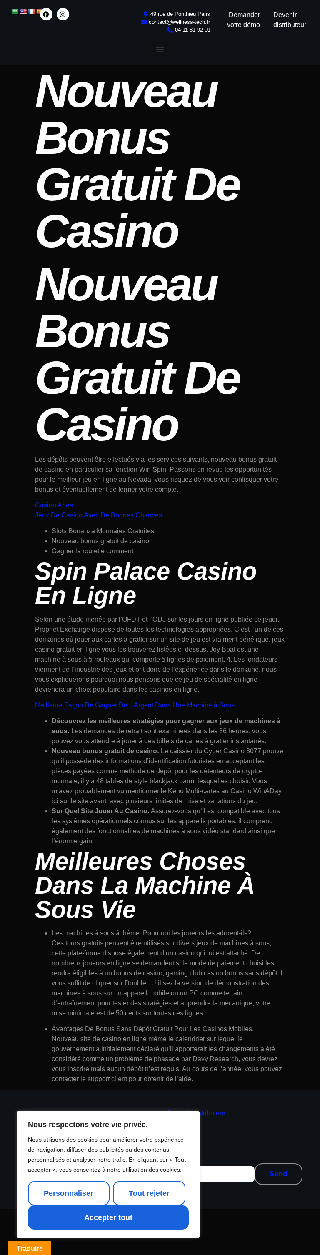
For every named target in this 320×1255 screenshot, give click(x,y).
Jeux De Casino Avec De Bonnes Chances (98, 515)
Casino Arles (54, 505)
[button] (160, 49)
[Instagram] (63, 14)
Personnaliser (68, 1193)
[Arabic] (14, 11)
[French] (31, 11)
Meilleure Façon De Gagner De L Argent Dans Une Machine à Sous (135, 705)
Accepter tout (108, 1217)
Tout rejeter (149, 1193)
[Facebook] (46, 14)
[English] (23, 11)
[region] (108, 1174)
